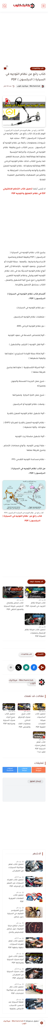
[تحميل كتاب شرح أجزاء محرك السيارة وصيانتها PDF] (9, 706)
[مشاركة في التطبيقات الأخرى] (11, 667)
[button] (34, 667)
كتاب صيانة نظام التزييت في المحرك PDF (35, 604)
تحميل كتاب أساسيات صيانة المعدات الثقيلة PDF (40, 720)
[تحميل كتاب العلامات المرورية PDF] (34, 896)
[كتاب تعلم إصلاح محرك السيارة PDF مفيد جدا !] (39, 734)
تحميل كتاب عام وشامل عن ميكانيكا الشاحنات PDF (15, 990)
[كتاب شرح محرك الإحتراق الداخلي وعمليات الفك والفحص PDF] (24, 706)
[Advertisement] (24, 41)
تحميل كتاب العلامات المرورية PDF (16, 898)
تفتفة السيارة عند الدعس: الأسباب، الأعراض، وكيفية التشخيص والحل (16, 1006)
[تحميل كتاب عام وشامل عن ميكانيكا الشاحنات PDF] (34, 988)
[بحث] (4, 6)
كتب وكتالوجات (38, 68)
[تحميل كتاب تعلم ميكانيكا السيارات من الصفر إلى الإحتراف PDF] (34, 866)
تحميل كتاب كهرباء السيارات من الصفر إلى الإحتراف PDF (15, 883)
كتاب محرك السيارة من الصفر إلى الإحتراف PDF (15, 975)
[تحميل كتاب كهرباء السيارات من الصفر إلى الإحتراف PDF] (34, 881)
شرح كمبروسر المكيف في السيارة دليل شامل (15, 914)
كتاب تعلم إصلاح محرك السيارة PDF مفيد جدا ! (40, 747)
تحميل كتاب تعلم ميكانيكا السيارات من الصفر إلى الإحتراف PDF (16, 868)
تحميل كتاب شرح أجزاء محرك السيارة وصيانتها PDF (9, 719)
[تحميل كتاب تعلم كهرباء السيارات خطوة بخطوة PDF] (34, 942)
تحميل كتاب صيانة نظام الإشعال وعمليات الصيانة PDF (35, 633)
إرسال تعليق (35, 781)
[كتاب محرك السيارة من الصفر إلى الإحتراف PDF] (34, 973)
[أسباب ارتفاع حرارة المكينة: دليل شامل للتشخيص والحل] (34, 927)
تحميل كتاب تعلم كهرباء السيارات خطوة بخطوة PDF (16, 944)
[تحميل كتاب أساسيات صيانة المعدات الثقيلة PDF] (39, 706)
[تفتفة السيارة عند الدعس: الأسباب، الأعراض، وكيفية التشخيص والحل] (34, 1003)
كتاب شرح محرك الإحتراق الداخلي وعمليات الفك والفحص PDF (24, 720)
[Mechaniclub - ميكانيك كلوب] (24, 6)
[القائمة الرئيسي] (43, 6)
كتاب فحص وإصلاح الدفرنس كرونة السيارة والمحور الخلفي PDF (13, 606)
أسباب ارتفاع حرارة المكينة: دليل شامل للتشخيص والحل (15, 929)
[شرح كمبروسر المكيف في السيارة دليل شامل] (34, 912)
